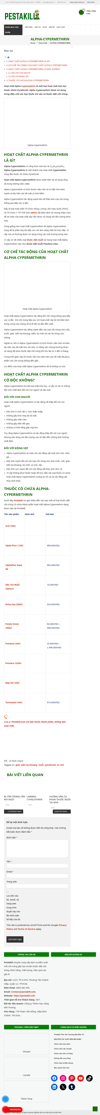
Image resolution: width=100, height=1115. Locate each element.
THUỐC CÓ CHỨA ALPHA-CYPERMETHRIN (28, 80)
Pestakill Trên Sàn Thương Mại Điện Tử (69, 1034)
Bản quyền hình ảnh (61, 1068)
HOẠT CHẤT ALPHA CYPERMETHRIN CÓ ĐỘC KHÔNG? (34, 69)
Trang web (11, 881)
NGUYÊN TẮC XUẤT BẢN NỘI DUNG (67, 1039)
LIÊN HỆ (52, 27)
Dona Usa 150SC (14, 604)
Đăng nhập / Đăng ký (77, 2)
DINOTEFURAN (61, 811)
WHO (34, 212)
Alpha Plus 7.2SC (14, 545)
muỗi (41, 765)
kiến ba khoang (29, 765)
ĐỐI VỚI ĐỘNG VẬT (20, 76)
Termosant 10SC (14, 702)
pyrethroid (50, 765)
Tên (9, 861)
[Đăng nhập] (93, 27)
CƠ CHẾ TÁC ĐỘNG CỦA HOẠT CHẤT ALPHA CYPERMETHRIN (37, 65)
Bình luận (11, 837)
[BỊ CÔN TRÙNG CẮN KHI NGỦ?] (14, 785)
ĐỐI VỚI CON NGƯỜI (21, 73)
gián (17, 765)
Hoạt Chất (60, 27)
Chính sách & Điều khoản (63, 1063)
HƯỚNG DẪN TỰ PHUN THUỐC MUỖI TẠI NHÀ (60, 799)
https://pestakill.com (24, 996)
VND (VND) (91, 2)
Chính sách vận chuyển (63, 1049)
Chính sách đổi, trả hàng (63, 1053)
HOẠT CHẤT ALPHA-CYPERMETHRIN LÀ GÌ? (29, 61)
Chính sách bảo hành (62, 1044)
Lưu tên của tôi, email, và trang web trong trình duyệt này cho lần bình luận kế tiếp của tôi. (13, 908)
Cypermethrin (28, 86)
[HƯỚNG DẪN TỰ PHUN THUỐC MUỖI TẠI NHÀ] (60, 785)
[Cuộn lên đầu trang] (95, 1108)
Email (9, 871)
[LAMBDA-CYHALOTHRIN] (37, 785)
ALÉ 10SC (10, 526)
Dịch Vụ (38, 27)
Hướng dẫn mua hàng (62, 1058)
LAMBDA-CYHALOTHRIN (34, 798)
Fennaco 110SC (13, 663)
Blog (45, 27)
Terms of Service (26, 929)
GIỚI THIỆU (29, 27)
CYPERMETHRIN (14, 811)
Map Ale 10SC (12, 683)
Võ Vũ (7, 805)
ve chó (60, 765)
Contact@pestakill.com (23, 992)
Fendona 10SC (13, 643)
